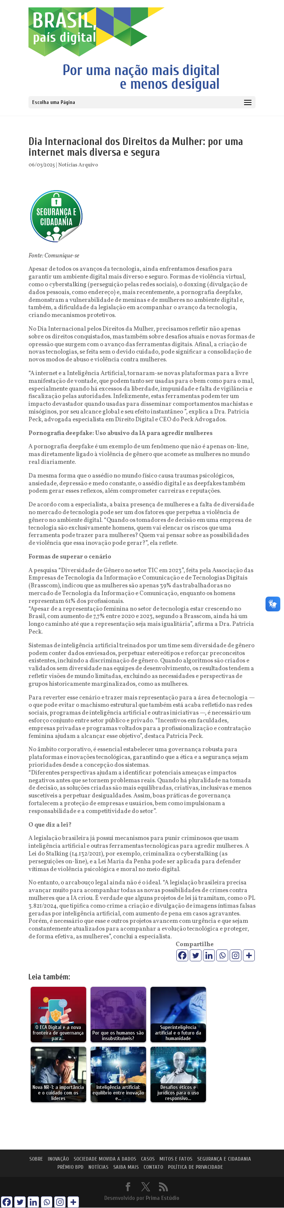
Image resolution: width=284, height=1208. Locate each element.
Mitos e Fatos (175, 1159)
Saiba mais (126, 1167)
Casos (148, 1159)
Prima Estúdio (162, 1198)
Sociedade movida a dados (105, 1159)
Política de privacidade (195, 1167)
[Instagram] (235, 955)
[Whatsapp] (222, 955)
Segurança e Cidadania (224, 1159)
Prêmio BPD (70, 1167)
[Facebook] (182, 955)
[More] (249, 955)
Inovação (58, 1159)
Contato (153, 1167)
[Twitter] (196, 955)
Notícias (98, 1167)
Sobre (36, 1159)
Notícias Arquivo (78, 165)
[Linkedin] (209, 955)
